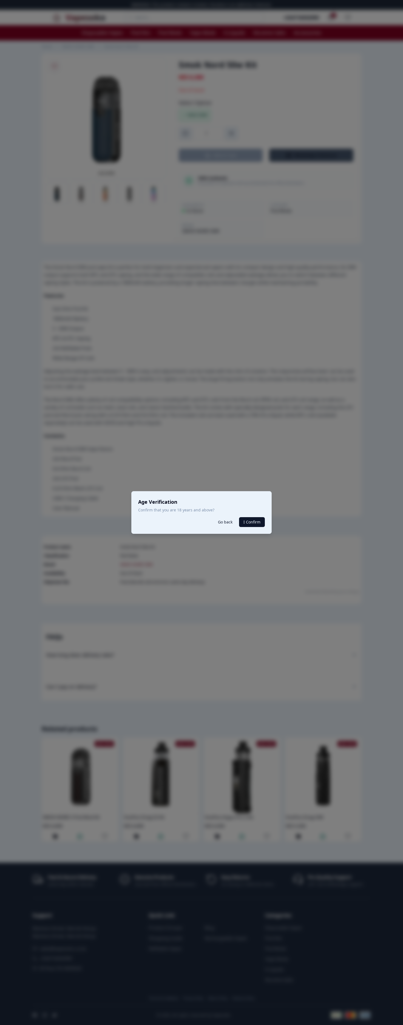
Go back (225, 522)
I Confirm (251, 522)
